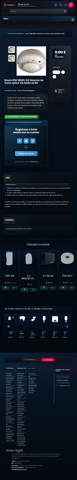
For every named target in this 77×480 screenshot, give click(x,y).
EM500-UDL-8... (44, 333)
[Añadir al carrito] (5, 288)
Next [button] (73, 274)
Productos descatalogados (16, 33)
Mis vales (31, 393)
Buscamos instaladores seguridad (20, 413)
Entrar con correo (26, 153)
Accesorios (9, 421)
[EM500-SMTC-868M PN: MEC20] (11, 323)
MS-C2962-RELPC (33, 333)
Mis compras (32, 373)
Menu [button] (5, 19)
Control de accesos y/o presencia (9, 391)
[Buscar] (65, 11)
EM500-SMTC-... (11, 333)
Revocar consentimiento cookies (21, 429)
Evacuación (9, 431)
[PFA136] (48, 258)
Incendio (8, 429)
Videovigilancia (10, 378)
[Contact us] (56, 5)
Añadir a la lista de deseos (61, 91)
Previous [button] (3, 274)
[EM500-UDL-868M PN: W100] (65, 323)
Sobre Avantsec (21, 392)
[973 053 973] (61, 5)
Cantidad (56, 67)
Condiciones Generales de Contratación (20, 404)
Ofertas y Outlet (10, 441)
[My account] (66, 5)
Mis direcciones (33, 385)
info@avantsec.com (64, 385)
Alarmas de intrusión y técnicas (9, 382)
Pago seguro (20, 390)
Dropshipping (20, 409)
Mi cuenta (32, 368)
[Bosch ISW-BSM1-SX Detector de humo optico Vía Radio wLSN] (31, 61)
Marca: (20, 90)
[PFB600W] (67, 258)
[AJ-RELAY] (10, 258)
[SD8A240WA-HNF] (55, 323)
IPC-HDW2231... (22, 333)
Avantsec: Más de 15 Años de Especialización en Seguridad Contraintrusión (21, 441)
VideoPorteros (10, 396)
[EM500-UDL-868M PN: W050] (44, 323)
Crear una (34, 162)
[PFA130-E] (29, 258)
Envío (18, 400)
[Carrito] (71, 5)
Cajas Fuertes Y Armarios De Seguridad (10, 436)
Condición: (8, 90)
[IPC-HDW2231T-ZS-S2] (22, 323)
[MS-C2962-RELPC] (33, 323)
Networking (9, 387)
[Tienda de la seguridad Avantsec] (9, 5)
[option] (9, 273)
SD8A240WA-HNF (55, 333)
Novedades (20, 378)
